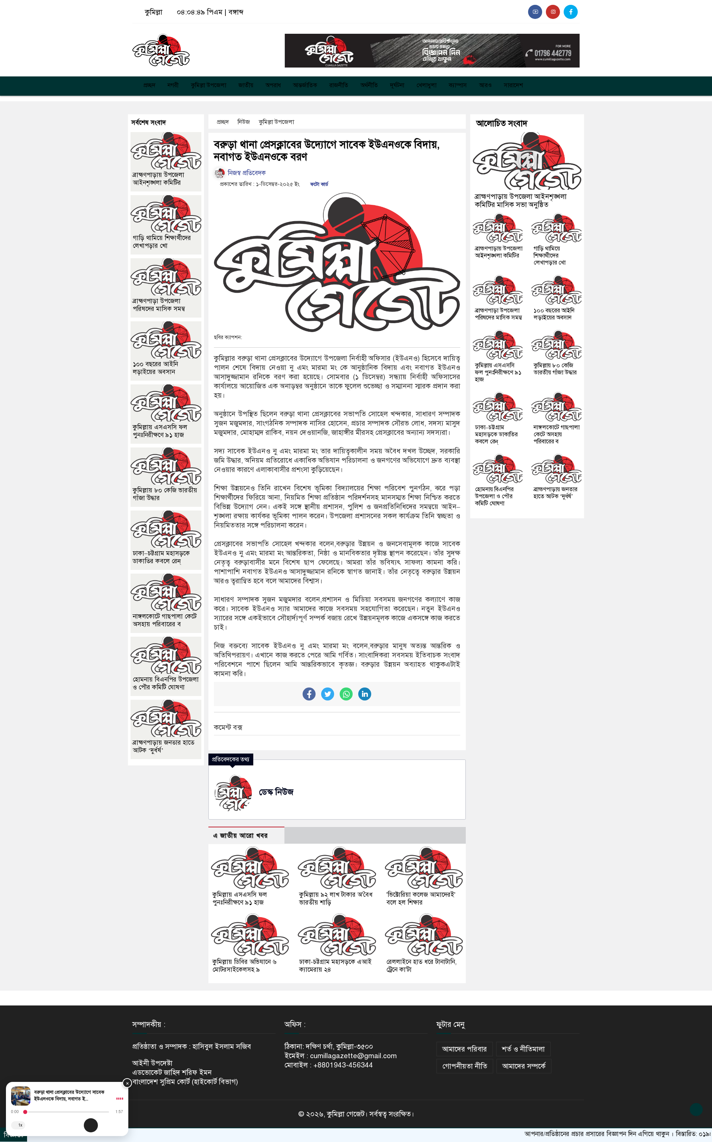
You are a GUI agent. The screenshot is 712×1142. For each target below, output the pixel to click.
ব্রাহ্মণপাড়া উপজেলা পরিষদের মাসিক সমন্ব (159, 305)
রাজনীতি (338, 85)
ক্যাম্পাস (458, 85)
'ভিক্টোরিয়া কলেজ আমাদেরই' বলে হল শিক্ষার (420, 898)
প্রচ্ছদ (148, 85)
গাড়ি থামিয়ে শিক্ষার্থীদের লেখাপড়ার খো (162, 242)
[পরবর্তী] (107, 1125)
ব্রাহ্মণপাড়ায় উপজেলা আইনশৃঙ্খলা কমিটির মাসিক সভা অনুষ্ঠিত (521, 200)
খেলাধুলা (426, 85)
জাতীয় (245, 85)
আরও (485, 85)
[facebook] (571, 12)
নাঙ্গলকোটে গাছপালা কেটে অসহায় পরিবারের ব (165, 620)
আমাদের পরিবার (464, 1049)
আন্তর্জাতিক (305, 85)
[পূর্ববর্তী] (75, 1125)
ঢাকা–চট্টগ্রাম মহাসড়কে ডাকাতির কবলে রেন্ (161, 557)
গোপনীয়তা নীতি (464, 1066)
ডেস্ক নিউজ (276, 792)
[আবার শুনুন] (119, 1125)
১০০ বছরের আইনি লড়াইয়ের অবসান (155, 368)
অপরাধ (273, 85)
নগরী (173, 85)
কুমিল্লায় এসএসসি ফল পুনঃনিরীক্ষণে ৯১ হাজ (239, 898)
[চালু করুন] (91, 1125)
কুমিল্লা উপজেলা (208, 85)
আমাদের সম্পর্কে (523, 1066)
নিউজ (244, 122)
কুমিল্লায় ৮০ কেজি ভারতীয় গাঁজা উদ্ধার (555, 369)
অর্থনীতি (369, 85)
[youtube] (535, 12)
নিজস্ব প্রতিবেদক (246, 173)
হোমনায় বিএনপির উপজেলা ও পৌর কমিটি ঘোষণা (166, 683)
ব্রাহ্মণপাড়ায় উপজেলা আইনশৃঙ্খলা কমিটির (158, 179)
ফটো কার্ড (318, 184)
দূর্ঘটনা (397, 85)
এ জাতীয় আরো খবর (240, 836)
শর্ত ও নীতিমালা (523, 1049)
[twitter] (553, 12)
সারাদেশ (513, 85)
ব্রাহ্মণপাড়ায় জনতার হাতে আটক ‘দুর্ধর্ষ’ (555, 493)
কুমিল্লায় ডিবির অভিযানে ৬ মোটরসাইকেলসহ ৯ (244, 966)
